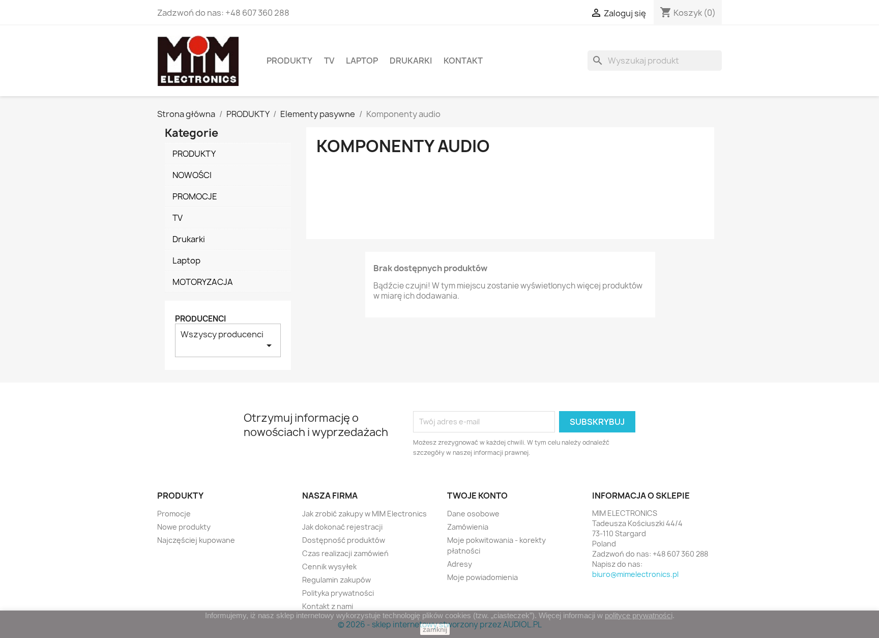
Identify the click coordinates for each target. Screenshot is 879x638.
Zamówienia (467, 527)
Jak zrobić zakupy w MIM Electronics (364, 513)
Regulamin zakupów (336, 580)
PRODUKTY (289, 60)
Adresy (459, 564)
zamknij (435, 629)
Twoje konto (477, 495)
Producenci (200, 318)
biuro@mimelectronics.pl (635, 574)
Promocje (174, 513)
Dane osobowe (473, 513)
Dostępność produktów (343, 540)
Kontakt (463, 60)
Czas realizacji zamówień (345, 553)
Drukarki (411, 60)
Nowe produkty (184, 527)
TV (329, 60)
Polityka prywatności (338, 593)
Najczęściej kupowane (196, 540)
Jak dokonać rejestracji (342, 527)
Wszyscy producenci (228, 340)
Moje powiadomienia (482, 577)
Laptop (362, 60)
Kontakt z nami (327, 606)
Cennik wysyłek (329, 566)
